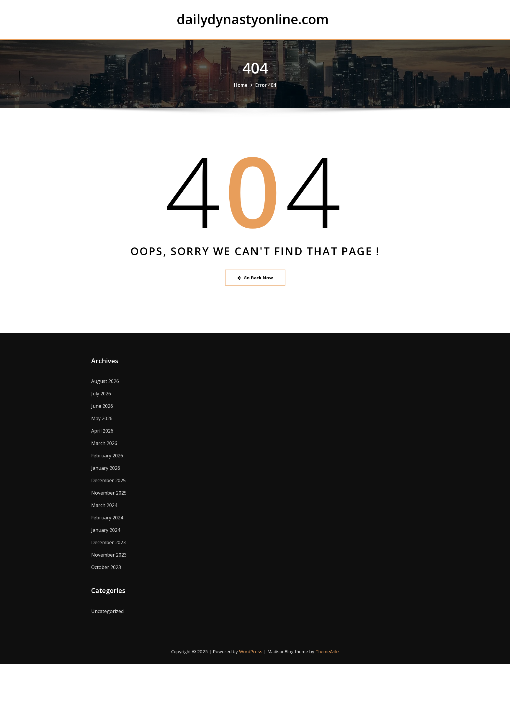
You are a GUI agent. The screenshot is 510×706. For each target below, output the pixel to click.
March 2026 (104, 443)
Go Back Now (258, 278)
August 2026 (105, 381)
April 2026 (102, 431)
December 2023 (108, 542)
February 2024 (107, 517)
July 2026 (101, 393)
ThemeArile (327, 651)
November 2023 (109, 555)
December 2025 (108, 480)
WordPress (250, 651)
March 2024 (104, 505)
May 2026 (101, 418)
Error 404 (265, 85)
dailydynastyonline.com (253, 19)
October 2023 (106, 567)
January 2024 (105, 530)
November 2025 (109, 493)
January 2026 (105, 468)
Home (241, 85)
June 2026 (102, 406)
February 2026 (107, 455)
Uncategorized (107, 611)
